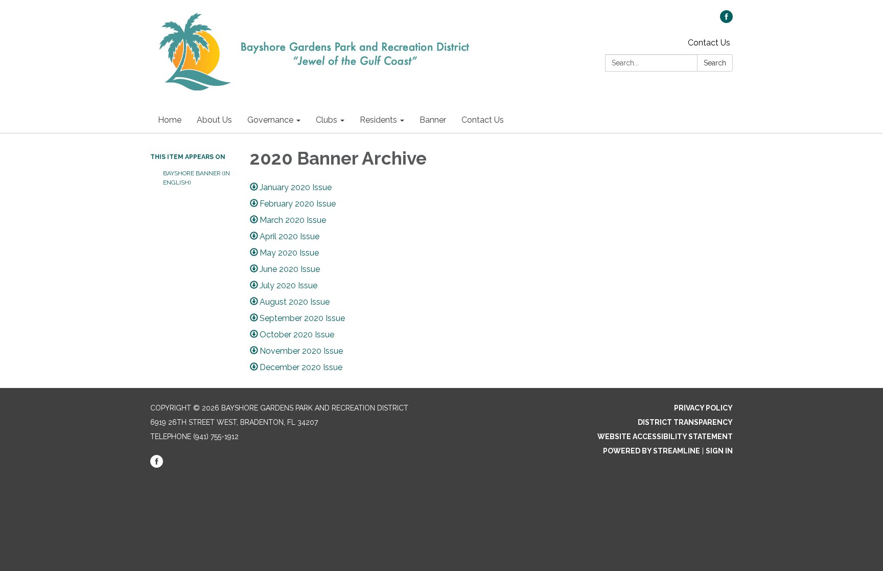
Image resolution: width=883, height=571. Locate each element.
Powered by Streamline (651, 451)
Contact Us (709, 43)
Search (715, 63)
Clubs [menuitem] (326, 120)
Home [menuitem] (169, 120)
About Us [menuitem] (214, 120)
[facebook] (726, 20)
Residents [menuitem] (378, 120)
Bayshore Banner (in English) (196, 178)
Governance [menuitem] (270, 120)
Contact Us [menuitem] (482, 120)
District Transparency (685, 422)
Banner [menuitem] (433, 120)
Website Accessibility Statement (665, 436)
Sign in (719, 451)
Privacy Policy (703, 408)
